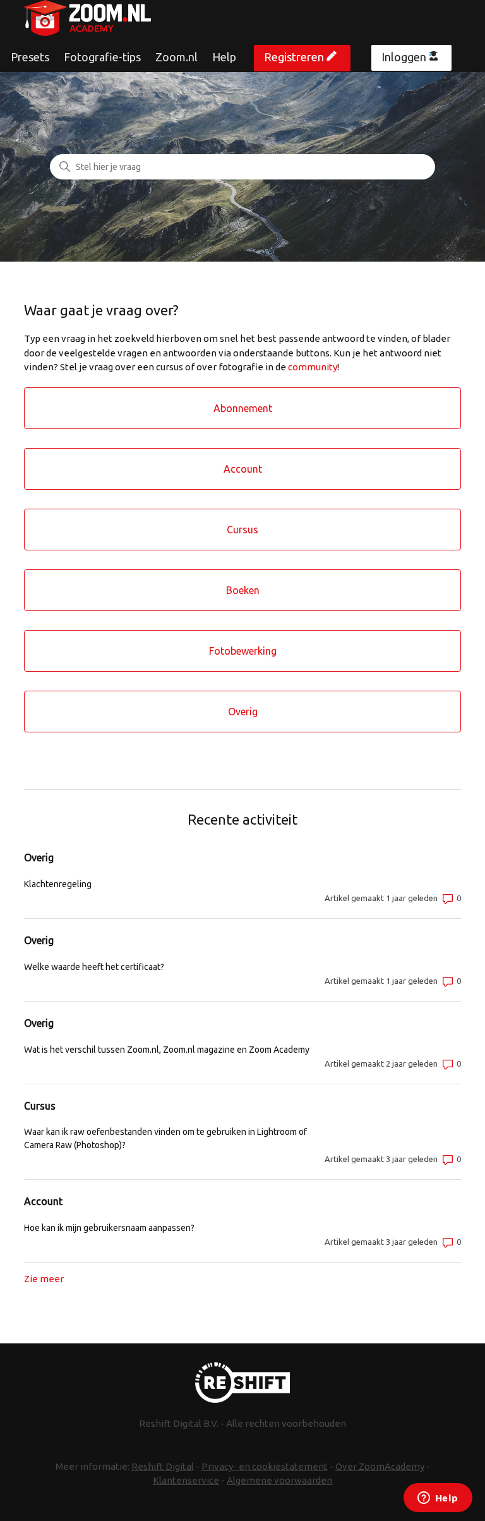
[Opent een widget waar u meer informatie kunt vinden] (437, 1499)
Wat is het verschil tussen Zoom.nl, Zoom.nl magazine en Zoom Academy (166, 1050)
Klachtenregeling (58, 884)
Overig (39, 857)
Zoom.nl (176, 57)
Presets (30, 57)
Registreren (294, 57)
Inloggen (403, 57)
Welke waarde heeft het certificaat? (94, 967)
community (312, 366)
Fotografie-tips (102, 57)
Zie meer (44, 1278)
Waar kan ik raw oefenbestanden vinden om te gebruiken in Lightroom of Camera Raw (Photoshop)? (165, 1138)
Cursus (40, 1106)
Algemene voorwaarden (279, 1480)
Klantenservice (186, 1480)
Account (43, 1201)
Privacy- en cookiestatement (264, 1466)
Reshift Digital (162, 1466)
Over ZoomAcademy (379, 1466)
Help (224, 57)
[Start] (87, 18)
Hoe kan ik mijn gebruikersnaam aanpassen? (109, 1228)
